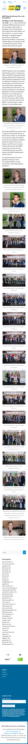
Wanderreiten (5, 640)
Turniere (4, 630)
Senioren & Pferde (6, 618)
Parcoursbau (5, 602)
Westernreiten (5, 642)
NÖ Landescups (6, 596)
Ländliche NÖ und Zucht (8, 592)
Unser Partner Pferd (7, 632)
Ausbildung (4, 566)
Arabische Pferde (6, 562)
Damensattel (5, 570)
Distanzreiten (5, 572)
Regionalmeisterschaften (8, 610)
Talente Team (5, 624)
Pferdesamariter (6, 606)
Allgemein (10, 1)
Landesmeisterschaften (8, 590)
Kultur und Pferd (6, 586)
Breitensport (5, 568)
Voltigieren (4, 638)
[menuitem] (4, 1)
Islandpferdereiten (6, 582)
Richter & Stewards (7, 614)
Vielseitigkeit (5, 636)
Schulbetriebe (5, 616)
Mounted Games (6, 594)
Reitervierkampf (6, 612)
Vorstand (4, 2)
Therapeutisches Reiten (8, 626)
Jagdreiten (4, 584)
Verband (4, 634)
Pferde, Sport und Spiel (7, 604)
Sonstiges (4, 620)
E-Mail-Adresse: (6, 693)
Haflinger (4, 580)
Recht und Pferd (6, 608)
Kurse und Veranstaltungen (8, 588)
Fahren (3, 578)
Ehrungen (4, 576)
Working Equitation (6, 644)
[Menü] (24, 8)
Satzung (4, 670)
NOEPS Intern (5, 598)
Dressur (4, 574)
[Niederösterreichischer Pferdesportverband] (11, 8)
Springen (4, 622)
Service (4, 1)
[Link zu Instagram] (25, 2)
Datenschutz (5, 668)
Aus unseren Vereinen (7, 564)
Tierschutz (4, 628)
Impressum (4, 666)
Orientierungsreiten (6, 600)
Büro (15, 1)
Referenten (11, 2)
